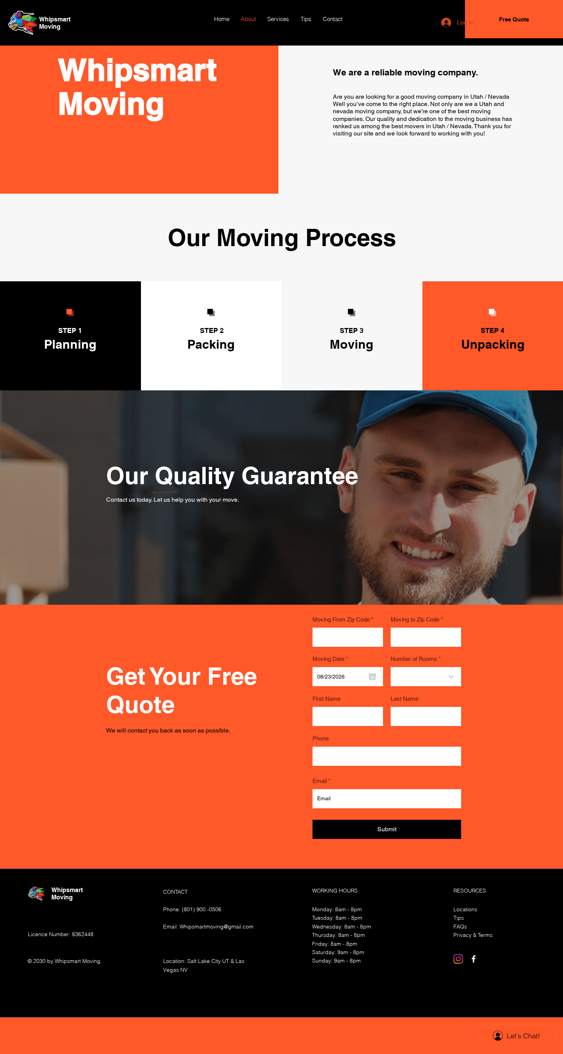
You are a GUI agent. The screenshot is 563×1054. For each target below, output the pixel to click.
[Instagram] (458, 959)
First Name (326, 699)
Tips (458, 917)
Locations (465, 909)
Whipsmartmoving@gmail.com (217, 926)
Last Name (404, 699)
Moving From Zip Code (341, 619)
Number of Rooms (414, 659)
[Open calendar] (372, 677)
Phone (321, 738)
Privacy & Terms (473, 935)
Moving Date (332, 659)
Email (320, 781)
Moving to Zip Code (415, 619)
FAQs (460, 926)
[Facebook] (473, 959)
